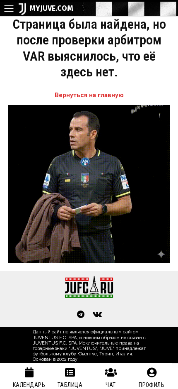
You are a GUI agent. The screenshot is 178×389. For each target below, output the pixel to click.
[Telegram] (80, 315)
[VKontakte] (97, 315)
